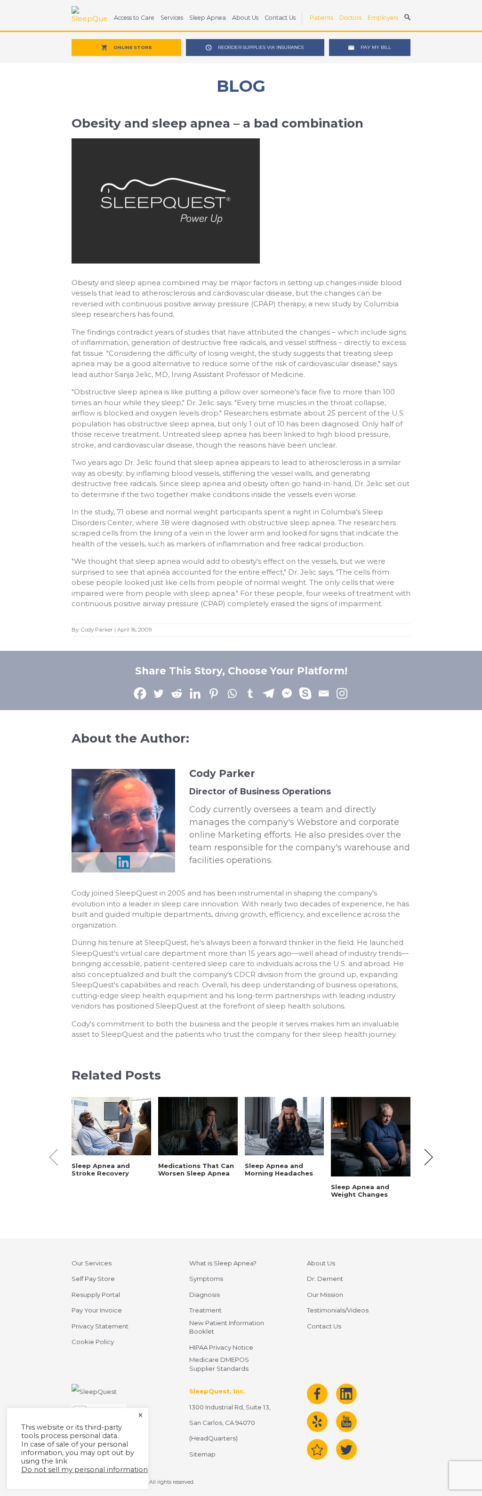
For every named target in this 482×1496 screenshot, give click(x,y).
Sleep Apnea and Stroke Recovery (101, 1169)
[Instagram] (342, 693)
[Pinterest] (213, 693)
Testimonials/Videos (338, 1310)
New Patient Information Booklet (226, 1327)
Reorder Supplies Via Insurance (261, 47)
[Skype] (305, 693)
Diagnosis (204, 1294)
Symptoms (206, 1278)
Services (172, 17)
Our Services (92, 1263)
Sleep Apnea (207, 17)
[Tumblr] (250, 693)
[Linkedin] (195, 693)
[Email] (323, 693)
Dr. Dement (325, 1278)
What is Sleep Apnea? (223, 1263)
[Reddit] (177, 693)
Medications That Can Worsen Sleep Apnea (196, 1169)
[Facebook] (140, 693)
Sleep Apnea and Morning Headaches (279, 1169)
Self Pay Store (93, 1278)
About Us (245, 17)
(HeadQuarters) (213, 1438)
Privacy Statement (100, 1326)
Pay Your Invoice (97, 1310)
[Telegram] (268, 693)
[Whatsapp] (232, 693)
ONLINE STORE (132, 47)
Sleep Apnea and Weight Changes (360, 1190)
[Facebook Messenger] (287, 693)
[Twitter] (158, 693)
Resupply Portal (96, 1294)
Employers (383, 17)
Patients (321, 17)
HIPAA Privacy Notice (221, 1347)
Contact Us (280, 17)
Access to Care (134, 17)
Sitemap (202, 1454)
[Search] (407, 18)
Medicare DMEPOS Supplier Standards (219, 1364)
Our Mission (325, 1294)
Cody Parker (97, 629)
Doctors (350, 17)
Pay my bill (376, 47)
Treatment (205, 1310)
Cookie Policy (93, 1341)
